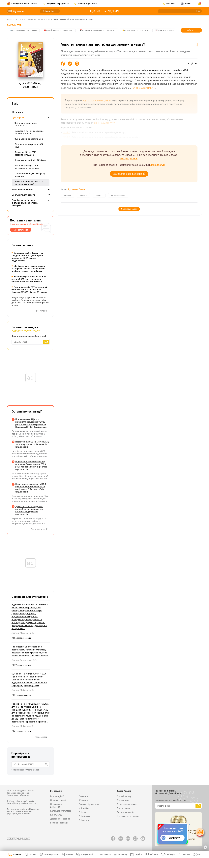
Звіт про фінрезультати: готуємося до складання (27, 166)
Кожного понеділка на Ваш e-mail (29, 336)
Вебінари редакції (59, 822)
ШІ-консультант (51, 854)
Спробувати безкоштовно (24, 3)
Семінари (83, 796)
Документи (105, 854)
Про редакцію (124, 808)
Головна (33, 854)
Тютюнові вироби (118, 195)
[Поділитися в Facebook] (63, 64)
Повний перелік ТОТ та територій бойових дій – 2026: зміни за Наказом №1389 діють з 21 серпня (29, 289)
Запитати (174, 837)
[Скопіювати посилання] (70, 64)
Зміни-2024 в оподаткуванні (29, 139)
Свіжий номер (124, 796)
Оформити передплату (57, 3)
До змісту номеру (129, 209)
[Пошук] (46, 764)
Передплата (123, 800)
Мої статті (191, 30)
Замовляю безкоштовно (127, 173)
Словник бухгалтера (89, 804)
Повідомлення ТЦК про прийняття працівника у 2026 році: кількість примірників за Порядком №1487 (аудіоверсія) (31, 423)
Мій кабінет (84, 808)
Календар (122, 854)
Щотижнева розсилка (128, 816)
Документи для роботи (23, 195)
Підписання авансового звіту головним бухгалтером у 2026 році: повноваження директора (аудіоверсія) (31, 465)
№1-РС (66, 132)
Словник (186, 854)
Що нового (17, 112)
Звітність (83, 195)
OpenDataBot (32, 770)
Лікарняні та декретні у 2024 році (29, 145)
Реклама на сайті (125, 812)
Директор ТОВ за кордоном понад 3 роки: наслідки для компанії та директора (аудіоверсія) (29, 510)
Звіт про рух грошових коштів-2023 (26, 124)
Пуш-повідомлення (126, 804)
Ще (198, 854)
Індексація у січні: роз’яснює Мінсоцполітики (29, 132)
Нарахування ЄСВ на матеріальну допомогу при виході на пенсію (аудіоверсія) (32, 444)
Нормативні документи (56, 805)
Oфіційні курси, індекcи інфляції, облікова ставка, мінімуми (25, 203)
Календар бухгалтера (60, 811)
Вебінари (153, 854)
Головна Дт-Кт (57, 796)
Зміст (16, 103)
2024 (21, 19)
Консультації (56, 815)
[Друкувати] (77, 64)
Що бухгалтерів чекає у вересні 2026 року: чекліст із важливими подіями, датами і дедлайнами (28, 268)
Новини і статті (58, 800)
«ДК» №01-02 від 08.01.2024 (38, 19)
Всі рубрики (84, 816)
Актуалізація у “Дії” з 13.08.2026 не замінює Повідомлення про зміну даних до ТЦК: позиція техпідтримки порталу (30, 301)
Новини (69, 854)
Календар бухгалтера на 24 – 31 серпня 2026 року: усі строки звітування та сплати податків (29, 279)
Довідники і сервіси (60, 819)
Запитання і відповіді (23, 189)
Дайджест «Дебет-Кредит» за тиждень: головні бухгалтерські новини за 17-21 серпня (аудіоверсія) (28, 257)
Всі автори (84, 820)
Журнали (18, 11)
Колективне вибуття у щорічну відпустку (30, 174)
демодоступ (157, 164)
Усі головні (42, 311)
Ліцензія (99, 195)
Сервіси (138, 854)
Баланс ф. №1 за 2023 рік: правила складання (27, 153)
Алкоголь (67, 195)
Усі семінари (41, 737)
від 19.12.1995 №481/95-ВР (96, 100)
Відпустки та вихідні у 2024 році (30, 160)
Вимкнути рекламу (87, 3)
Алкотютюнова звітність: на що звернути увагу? (73, 19)
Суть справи (18, 117)
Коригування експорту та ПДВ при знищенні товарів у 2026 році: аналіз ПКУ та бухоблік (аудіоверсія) (30, 488)
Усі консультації (39, 529)
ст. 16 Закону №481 (143, 88)
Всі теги (82, 812)
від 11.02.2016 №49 (104, 122)
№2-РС (66, 137)
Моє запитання (21, 230)
